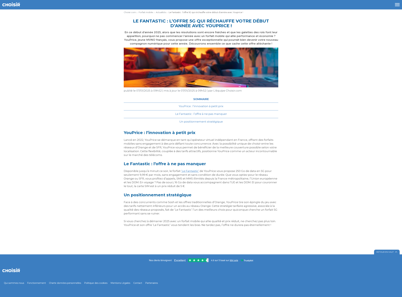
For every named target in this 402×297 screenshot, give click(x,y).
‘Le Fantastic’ (190, 171)
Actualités (161, 12)
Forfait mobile (146, 12)
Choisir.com (130, 12)
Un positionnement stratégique (201, 121)
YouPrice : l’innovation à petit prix (201, 106)
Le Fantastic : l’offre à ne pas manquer (201, 113)
